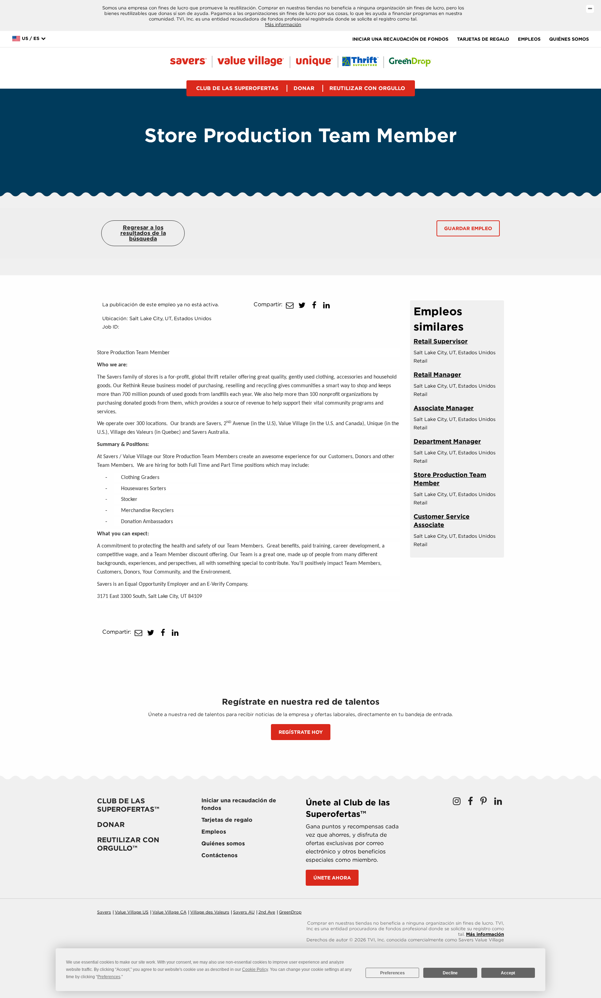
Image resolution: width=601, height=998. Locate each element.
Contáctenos (219, 855)
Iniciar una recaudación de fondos (400, 39)
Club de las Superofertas (237, 88)
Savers (104, 912)
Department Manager (447, 441)
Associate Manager (444, 408)
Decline (450, 973)
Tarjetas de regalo (483, 39)
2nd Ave (266, 912)
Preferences (392, 973)
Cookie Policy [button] (255, 969)
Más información (283, 24)
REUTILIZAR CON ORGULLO (367, 88)
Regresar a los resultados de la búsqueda (143, 233)
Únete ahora (332, 878)
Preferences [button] (108, 976)
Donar (304, 88)
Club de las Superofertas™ (128, 805)
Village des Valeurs (209, 912)
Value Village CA (169, 912)
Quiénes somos (569, 39)
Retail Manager (437, 374)
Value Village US (132, 912)
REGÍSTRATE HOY (301, 732)
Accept (508, 973)
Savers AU (244, 912)
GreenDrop (290, 912)
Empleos (529, 39)
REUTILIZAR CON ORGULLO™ (128, 844)
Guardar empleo (468, 228)
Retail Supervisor (441, 341)
